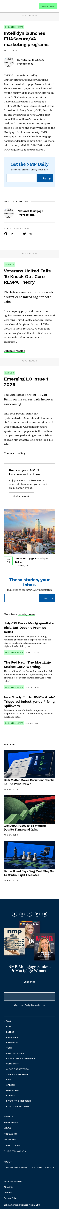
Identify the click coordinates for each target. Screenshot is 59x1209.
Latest (10, 1032)
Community (12, 1064)
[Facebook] (6, 233)
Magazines (11, 1122)
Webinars (10, 1139)
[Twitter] (24, 233)
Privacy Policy (10, 1198)
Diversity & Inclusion (18, 1101)
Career (9, 373)
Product (11, 1037)
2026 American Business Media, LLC (22, 1205)
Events (8, 1116)
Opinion (10, 1085)
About (8, 1162)
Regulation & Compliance (20, 1058)
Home (9, 1027)
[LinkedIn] (12, 233)
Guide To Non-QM (15, 1151)
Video (7, 1128)
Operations (13, 1090)
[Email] (31, 233)
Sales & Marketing (17, 1074)
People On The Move (17, 1106)
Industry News (14, 27)
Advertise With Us (13, 1181)
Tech (9, 1048)
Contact (8, 1192)
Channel (11, 1043)
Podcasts (10, 1134)
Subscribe (48, 6)
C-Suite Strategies (17, 1069)
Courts (9, 264)
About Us (8, 1187)
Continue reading (14, 350)
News (7, 1021)
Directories (12, 1145)
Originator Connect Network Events (29, 1167)
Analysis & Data (15, 1053)
